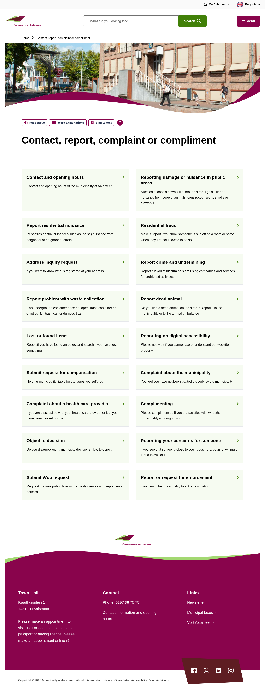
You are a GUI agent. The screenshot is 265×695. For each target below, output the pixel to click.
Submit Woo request (47, 477)
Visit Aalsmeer (200, 622)
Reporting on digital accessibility (175, 335)
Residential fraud (159, 225)
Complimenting (157, 403)
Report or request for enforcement (176, 477)
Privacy (107, 680)
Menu (250, 21)
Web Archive (157, 681)
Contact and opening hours (55, 177)
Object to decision (45, 440)
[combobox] (136, 21)
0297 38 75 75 (127, 602)
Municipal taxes (201, 612)
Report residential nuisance (55, 225)
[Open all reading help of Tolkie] (120, 123)
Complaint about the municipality (176, 372)
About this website (88, 680)
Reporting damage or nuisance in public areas (183, 180)
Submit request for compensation (61, 372)
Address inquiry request (51, 262)
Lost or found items (47, 335)
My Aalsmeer (219, 5)
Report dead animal (161, 298)
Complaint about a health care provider (67, 403)
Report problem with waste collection (65, 298)
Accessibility (139, 680)
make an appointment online (42, 640)
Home (25, 38)
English (250, 4)
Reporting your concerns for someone (181, 440)
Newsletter (196, 602)
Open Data (121, 680)
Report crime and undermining (173, 262)
